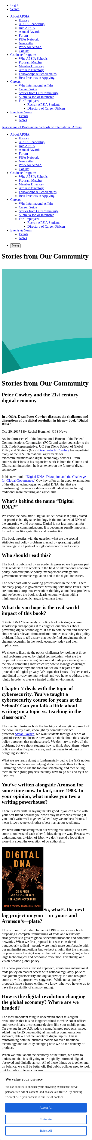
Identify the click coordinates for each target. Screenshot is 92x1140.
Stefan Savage (24, 734)
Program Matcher (30, 62)
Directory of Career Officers (46, 108)
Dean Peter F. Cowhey (53, 450)
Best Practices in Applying (37, 77)
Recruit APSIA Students (43, 104)
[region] (46, 1106)
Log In (14, 5)
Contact (24, 51)
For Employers (29, 101)
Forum (23, 35)
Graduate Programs (23, 54)
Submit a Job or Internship (36, 97)
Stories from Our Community (38, 93)
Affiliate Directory (31, 70)
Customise (46, 1119)
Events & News (21, 112)
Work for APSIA (30, 47)
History (24, 20)
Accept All (46, 1107)
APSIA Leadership (32, 24)
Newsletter (26, 43)
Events (23, 116)
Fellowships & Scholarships (37, 74)
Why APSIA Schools (33, 58)
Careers (15, 81)
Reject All (46, 1130)
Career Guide (28, 89)
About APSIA (20, 16)
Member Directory (31, 66)
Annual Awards (29, 31)
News (23, 120)
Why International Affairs (36, 85)
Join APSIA (27, 28)
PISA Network (29, 39)
